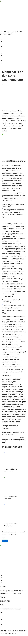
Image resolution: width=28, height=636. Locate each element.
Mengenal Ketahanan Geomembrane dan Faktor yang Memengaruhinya (14, 515)
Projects (5, 44)
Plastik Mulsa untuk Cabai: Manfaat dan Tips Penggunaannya (12, 461)
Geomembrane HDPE (9, 221)
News (4, 47)
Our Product (7, 42)
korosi (10, 259)
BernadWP (20, 633)
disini (8, 442)
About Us (6, 39)
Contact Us (7, 49)
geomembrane (7, 193)
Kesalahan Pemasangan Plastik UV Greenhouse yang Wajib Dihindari (14, 488)
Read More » (8, 467)
